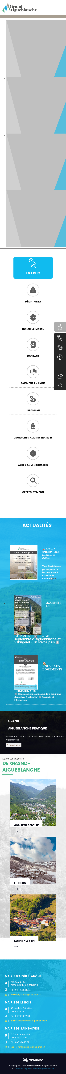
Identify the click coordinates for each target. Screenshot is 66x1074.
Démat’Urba (33, 302)
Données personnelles (43, 1069)
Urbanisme (33, 410)
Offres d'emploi (33, 492)
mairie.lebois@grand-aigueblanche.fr (29, 1021)
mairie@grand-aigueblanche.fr (26, 995)
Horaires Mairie (33, 329)
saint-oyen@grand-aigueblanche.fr (28, 1047)
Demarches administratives (33, 438)
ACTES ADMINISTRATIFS (33, 465)
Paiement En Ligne (33, 383)
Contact (33, 356)
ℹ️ (46, 642)
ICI (54, 579)
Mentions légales (23, 1069)
